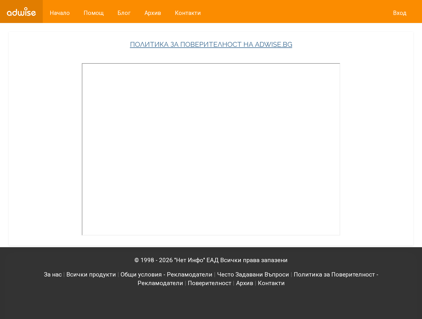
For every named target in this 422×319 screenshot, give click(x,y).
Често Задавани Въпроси (253, 274)
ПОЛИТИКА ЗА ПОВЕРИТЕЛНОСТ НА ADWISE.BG (211, 44)
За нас (53, 274)
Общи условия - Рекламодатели (166, 274)
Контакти (271, 283)
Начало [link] (60, 12)
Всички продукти (91, 274)
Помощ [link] (94, 12)
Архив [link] (152, 12)
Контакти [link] (188, 12)
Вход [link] (399, 12)
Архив (244, 283)
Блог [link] (124, 12)
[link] (21, 11)
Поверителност (209, 283)
